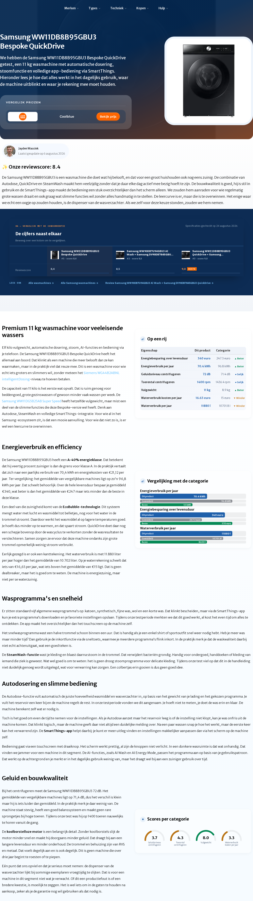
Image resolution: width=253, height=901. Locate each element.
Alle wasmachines (41, 282)
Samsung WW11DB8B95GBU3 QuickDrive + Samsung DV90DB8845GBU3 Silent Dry (211, 253)
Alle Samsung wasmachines (79, 282)
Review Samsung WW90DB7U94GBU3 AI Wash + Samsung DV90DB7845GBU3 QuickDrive (159, 282)
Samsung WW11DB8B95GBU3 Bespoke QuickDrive (80, 253)
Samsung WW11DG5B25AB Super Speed (31, 401)
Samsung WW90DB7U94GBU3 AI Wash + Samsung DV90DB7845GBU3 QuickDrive (150, 253)
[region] (126, 261)
